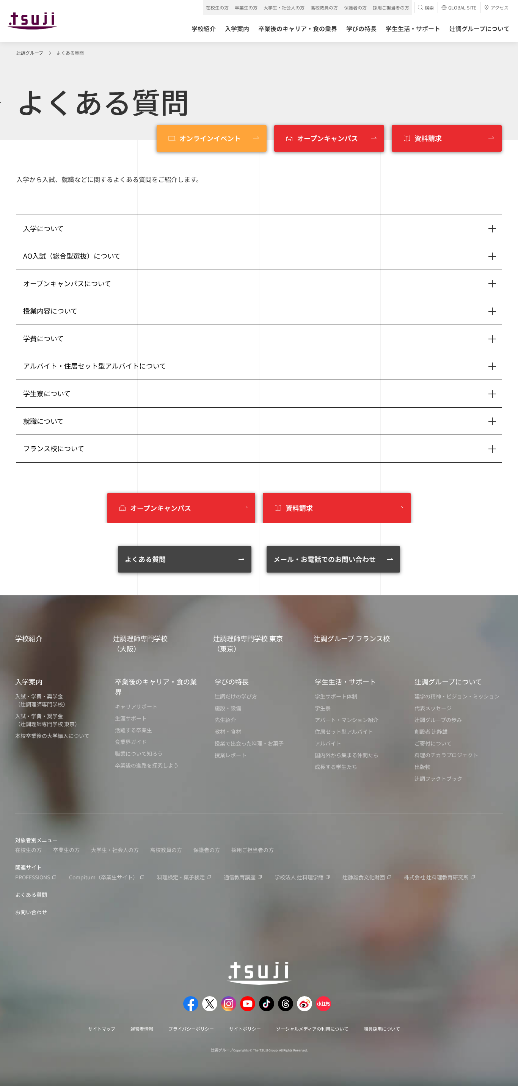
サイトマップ (101, 1028)
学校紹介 (28, 638)
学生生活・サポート (345, 681)
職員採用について (382, 1028)
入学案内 (28, 681)
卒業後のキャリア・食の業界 (156, 686)
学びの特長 (232, 681)
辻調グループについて (448, 681)
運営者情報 (141, 1028)
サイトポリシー (245, 1028)
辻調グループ (29, 52)
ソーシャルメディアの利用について (312, 1028)
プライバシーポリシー (191, 1028)
